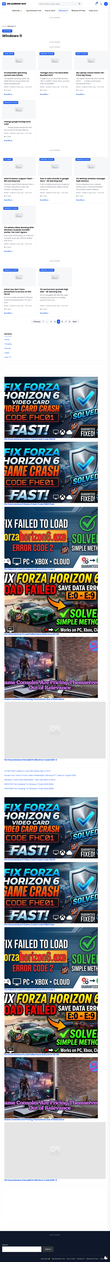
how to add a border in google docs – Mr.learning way (54, 179)
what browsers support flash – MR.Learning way (19, 179)
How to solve (50, 10)
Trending (8, 344)
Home (4, 26)
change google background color (17, 122)
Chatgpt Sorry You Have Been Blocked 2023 (54, 73)
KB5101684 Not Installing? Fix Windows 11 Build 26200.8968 (29, 788)
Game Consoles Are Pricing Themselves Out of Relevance (34, 699)
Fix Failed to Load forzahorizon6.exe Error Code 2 (29, 569)
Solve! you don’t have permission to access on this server (17, 291)
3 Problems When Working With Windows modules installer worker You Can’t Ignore (19, 230)
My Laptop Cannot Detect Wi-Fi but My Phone (90, 73)
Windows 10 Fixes (78, 10)
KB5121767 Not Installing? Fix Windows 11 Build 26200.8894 (29, 784)
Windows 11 (63, 10)
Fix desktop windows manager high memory (90, 179)
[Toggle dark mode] (101, 4)
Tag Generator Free (33, 10)
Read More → (9, 94)
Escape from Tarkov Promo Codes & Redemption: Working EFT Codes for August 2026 (40, 775)
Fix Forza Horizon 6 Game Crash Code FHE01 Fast (29, 504)
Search (5, 1245)
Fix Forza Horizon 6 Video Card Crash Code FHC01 (29, 439)
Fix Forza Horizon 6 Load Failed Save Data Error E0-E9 (31, 634)
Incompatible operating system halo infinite (15, 73)
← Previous (36, 321)
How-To (7, 357)
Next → (75, 321)
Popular (7, 348)
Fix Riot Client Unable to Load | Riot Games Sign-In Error (27, 771)
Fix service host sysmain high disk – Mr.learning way (54, 290)
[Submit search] (79, 4)
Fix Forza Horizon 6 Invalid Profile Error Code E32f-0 (30, 759)
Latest (6, 353)
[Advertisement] (55, 1205)
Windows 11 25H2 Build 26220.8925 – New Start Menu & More (29, 780)
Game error (93, 10)
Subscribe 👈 (17, 10)
